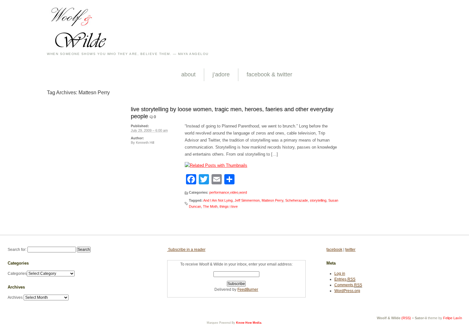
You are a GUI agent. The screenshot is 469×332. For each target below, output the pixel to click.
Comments (348, 285)
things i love (229, 206)
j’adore (221, 74)
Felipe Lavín (452, 318)
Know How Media (248, 322)
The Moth (210, 206)
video (234, 192)
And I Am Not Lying (218, 200)
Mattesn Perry (272, 200)
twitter (350, 249)
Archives (15, 297)
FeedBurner (247, 289)
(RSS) (406, 318)
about (188, 74)
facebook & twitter (269, 74)
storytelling (318, 200)
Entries (344, 279)
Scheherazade (296, 200)
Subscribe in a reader (186, 249)
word (243, 192)
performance (219, 192)
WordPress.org (347, 291)
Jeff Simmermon (247, 200)
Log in (339, 273)
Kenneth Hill (145, 142)
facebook (334, 249)
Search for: (17, 249)
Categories (17, 273)
